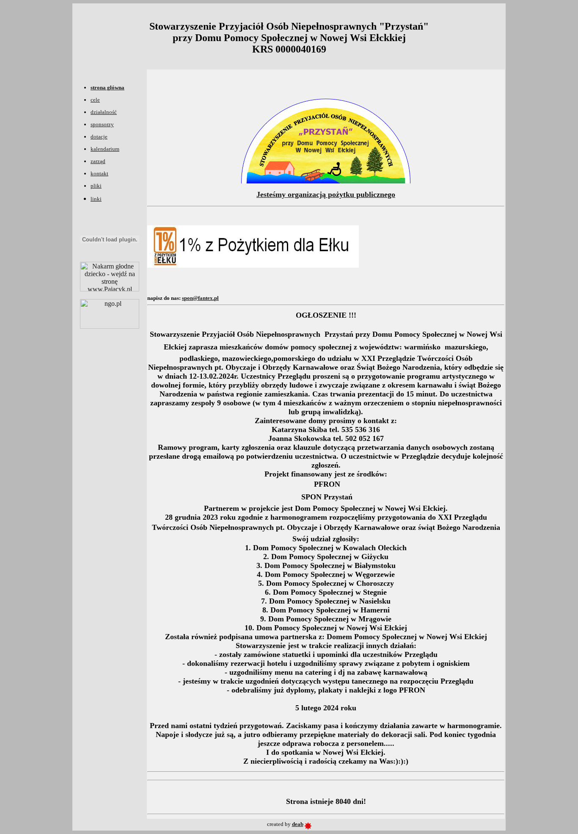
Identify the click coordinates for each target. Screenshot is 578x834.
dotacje (99, 136)
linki (96, 199)
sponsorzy (102, 124)
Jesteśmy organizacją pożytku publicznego (325, 194)
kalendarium (105, 149)
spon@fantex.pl (200, 298)
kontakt (99, 173)
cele (95, 100)
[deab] (308, 824)
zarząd (98, 161)
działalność (104, 112)
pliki (96, 186)
